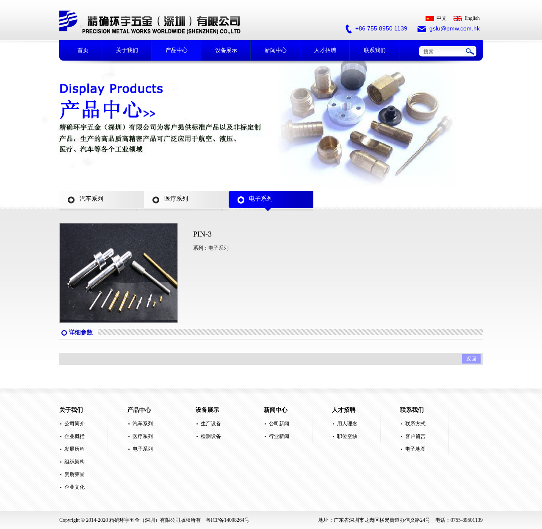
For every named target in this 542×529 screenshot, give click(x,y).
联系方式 (415, 424)
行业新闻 (279, 436)
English (472, 18)
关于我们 (127, 50)
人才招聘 (325, 50)
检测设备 (211, 436)
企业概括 (74, 436)
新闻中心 (276, 50)
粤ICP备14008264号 (227, 520)
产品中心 (177, 50)
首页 (82, 50)
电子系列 (143, 449)
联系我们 (375, 50)
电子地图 (415, 449)
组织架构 (74, 462)
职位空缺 (347, 436)
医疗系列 (143, 436)
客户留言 (415, 436)
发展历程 (74, 449)
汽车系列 (143, 424)
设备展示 (226, 50)
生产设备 (211, 424)
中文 (442, 18)
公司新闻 (279, 424)
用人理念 (347, 424)
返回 (471, 359)
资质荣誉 (74, 474)
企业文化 (74, 487)
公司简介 (74, 424)
